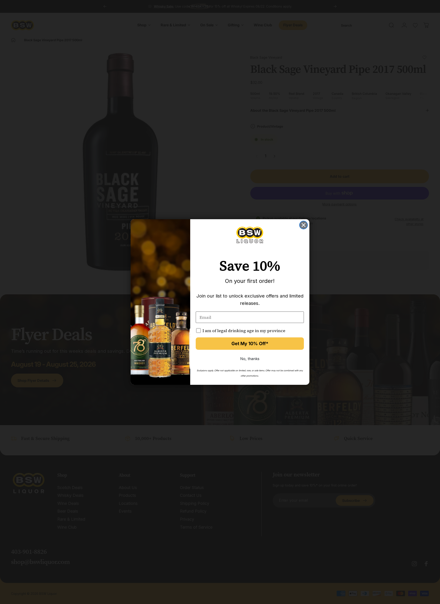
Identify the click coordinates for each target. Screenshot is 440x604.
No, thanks (249, 358)
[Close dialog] (304, 225)
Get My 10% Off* (249, 343)
